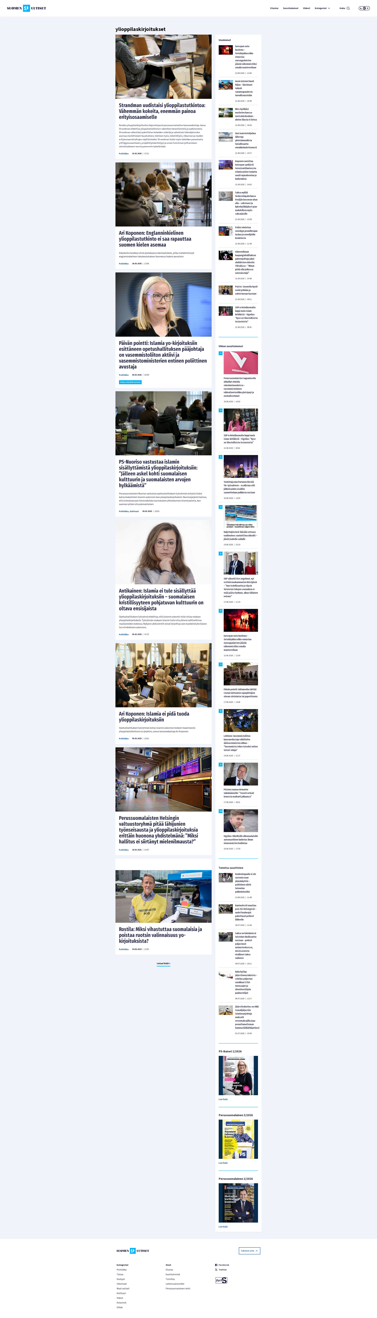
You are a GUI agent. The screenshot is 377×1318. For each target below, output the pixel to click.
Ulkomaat (122, 1283)
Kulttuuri (134, 511)
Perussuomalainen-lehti (178, 1288)
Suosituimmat (290, 8)
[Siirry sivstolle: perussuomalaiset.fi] (237, 1280)
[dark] (361, 8)
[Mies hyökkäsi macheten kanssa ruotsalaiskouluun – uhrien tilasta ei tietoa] (226, 117)
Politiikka (124, 153)
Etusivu (274, 8)
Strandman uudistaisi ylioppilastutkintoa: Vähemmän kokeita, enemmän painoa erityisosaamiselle (162, 111)
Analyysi (121, 1279)
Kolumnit (121, 1302)
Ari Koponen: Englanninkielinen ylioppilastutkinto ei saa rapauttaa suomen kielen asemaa (155, 239)
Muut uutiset (123, 1288)
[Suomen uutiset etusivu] (37, 8)
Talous (120, 1274)
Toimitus (170, 1279)
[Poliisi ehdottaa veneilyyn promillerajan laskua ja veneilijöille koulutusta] (226, 235)
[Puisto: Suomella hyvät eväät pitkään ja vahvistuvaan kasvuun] (226, 293)
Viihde (120, 1307)
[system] (364, 8)
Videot (306, 8)
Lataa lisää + (163, 963)
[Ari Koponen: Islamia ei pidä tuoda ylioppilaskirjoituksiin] (163, 675)
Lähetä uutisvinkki (175, 1283)
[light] (367, 8)
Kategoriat (321, 8)
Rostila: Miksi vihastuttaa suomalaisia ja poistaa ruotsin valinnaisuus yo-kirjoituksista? (160, 935)
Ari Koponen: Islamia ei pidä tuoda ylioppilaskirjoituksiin (154, 717)
